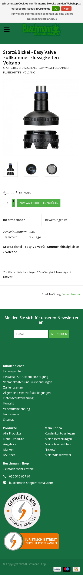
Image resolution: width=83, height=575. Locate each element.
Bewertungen (56, 220)
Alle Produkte (12, 433)
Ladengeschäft (13, 371)
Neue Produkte (13, 439)
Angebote (10, 444)
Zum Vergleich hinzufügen (54, 272)
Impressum (11, 414)
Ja (55, 8)
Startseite (10, 68)
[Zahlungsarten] (57, 569)
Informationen (14, 220)
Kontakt (8, 403)
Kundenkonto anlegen (60, 433)
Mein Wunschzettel (58, 455)
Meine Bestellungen (58, 439)
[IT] (41, 541)
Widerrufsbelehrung (16, 409)
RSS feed (9, 455)
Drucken (8, 276)
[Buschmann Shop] (48, 29)
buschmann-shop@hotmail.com (31, 483)
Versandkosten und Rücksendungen (27, 382)
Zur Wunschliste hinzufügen (20, 272)
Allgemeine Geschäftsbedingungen (27, 393)
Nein (66, 8)
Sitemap (8, 419)
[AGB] (41, 511)
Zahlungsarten (13, 387)
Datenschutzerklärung (18, 398)
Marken (8, 449)
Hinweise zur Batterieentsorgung (25, 377)
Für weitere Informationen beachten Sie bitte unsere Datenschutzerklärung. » (42, 16)
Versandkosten (71, 294)
